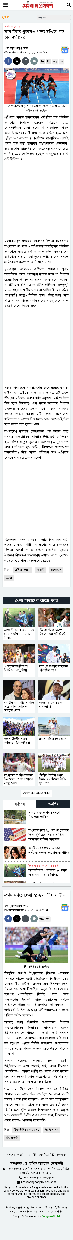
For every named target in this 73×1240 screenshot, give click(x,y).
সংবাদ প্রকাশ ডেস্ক (17, 48)
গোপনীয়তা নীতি (46, 1155)
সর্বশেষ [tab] (20, 804)
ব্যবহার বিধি (30, 1155)
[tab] (19, 804)
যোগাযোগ (61, 1155)
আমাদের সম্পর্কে (14, 1155)
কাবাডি (40, 570)
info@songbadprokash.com (38, 1182)
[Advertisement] (36, 200)
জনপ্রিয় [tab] (53, 804)
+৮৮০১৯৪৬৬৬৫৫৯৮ (42, 1177)
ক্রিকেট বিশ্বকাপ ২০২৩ (26, 1130)
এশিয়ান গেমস (23, 570)
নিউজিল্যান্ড (51, 1130)
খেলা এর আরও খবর (36, 793)
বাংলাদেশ (56, 570)
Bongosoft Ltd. (51, 1216)
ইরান (9, 578)
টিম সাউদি (12, 1138)
